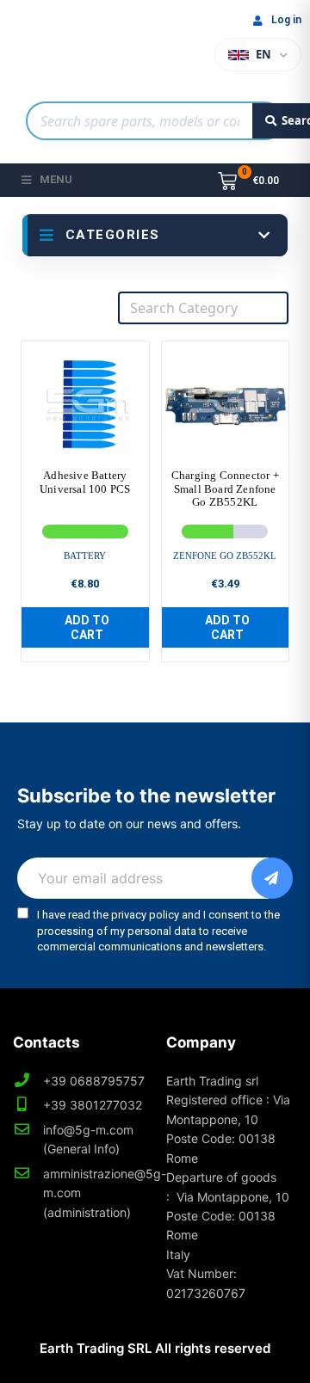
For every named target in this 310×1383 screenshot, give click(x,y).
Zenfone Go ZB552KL (224, 555)
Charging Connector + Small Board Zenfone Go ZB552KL (225, 488)
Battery (85, 555)
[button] (85, 627)
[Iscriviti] (272, 878)
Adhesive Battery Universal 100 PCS (85, 482)
